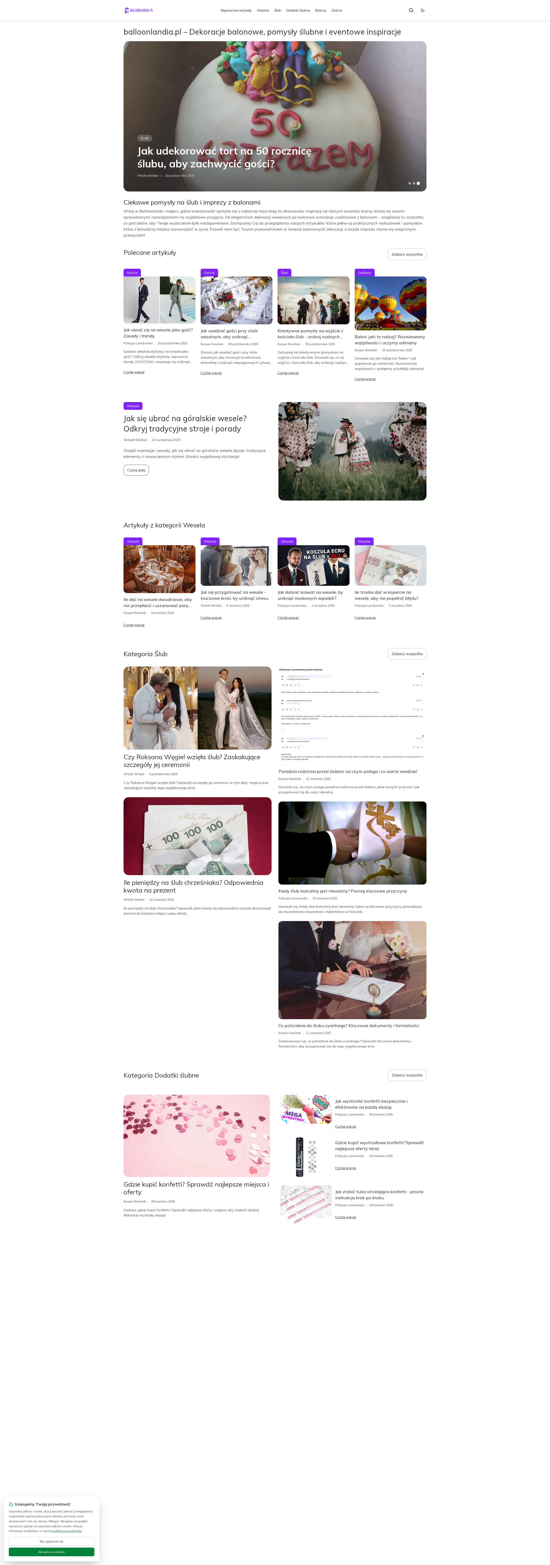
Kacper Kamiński (212, 344)
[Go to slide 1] (409, 183)
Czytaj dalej (136, 470)
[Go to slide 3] (418, 183)
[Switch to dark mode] (422, 10)
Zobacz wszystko (407, 254)
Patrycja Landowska (138, 343)
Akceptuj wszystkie (51, 1552)
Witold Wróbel (147, 176)
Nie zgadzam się (51, 1541)
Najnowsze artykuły (236, 10)
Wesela (263, 10)
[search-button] (411, 10)
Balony (320, 10)
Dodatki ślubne (298, 10)
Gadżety (364, 272)
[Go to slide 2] (414, 183)
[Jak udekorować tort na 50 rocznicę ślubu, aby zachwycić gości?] (275, 116)
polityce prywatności (67, 1531)
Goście (337, 10)
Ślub (277, 10)
